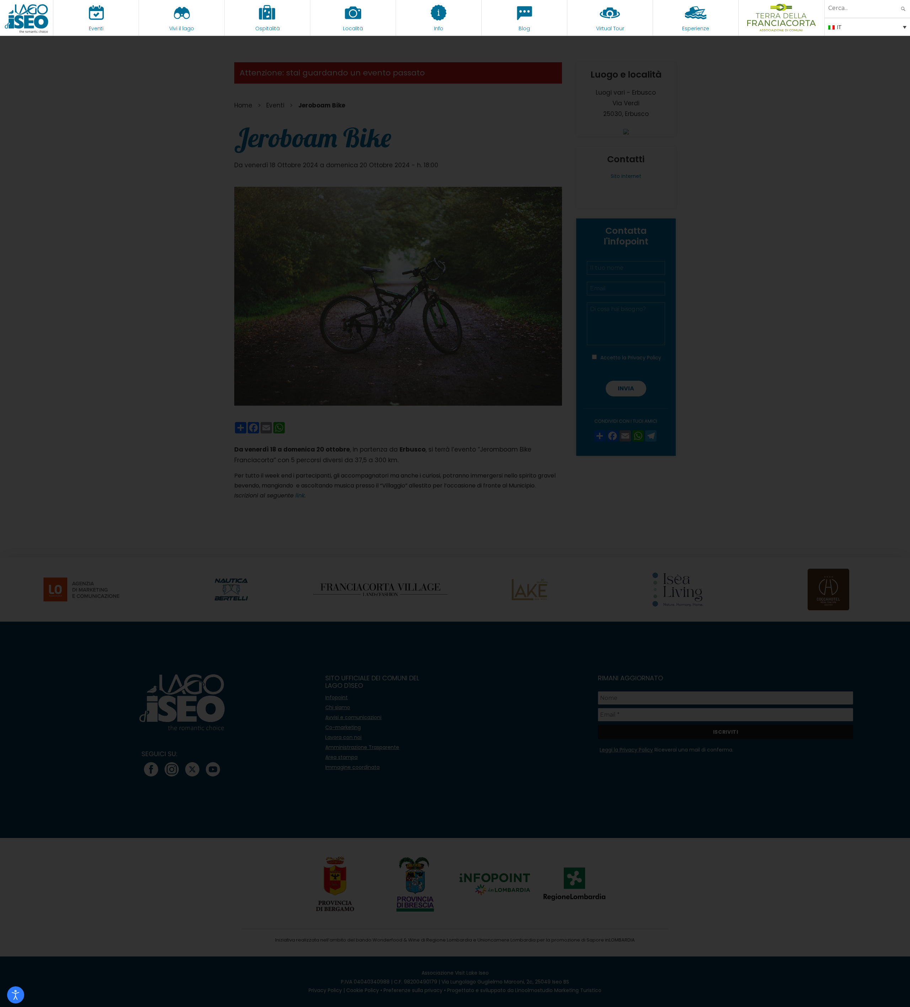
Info (438, 28)
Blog (524, 28)
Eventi (96, 28)
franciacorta (781, 28)
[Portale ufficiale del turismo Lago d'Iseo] (26, 17)
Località (353, 28)
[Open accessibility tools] (15, 994)
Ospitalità (267, 28)
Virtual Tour (610, 28)
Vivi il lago (181, 28)
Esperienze (695, 28)
